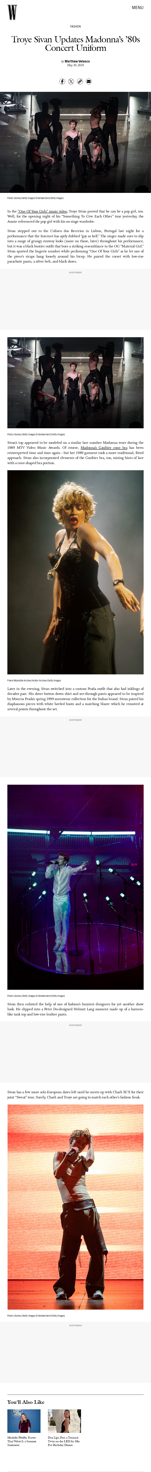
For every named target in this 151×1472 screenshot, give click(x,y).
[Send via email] (89, 81)
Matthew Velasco (77, 61)
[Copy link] (80, 81)
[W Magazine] (12, 12)
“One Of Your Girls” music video (42, 211)
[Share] (62, 81)
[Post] (71, 81)
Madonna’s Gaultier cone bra (104, 447)
